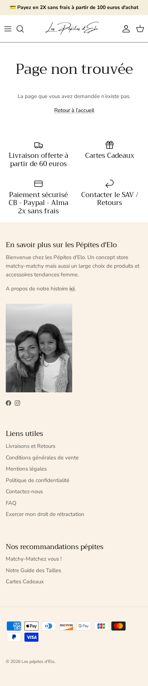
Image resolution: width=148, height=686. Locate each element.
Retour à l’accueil (74, 110)
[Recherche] (24, 29)
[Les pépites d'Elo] (74, 29)
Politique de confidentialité (37, 480)
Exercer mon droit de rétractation (45, 514)
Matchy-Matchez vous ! (33, 558)
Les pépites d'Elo (38, 661)
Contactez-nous (24, 491)
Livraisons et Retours (30, 446)
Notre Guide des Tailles (33, 570)
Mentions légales (26, 468)
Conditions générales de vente (42, 457)
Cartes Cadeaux (25, 581)
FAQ (11, 503)
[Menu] (8, 29)
